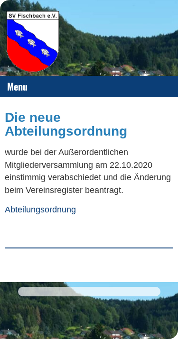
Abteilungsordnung (40, 209)
